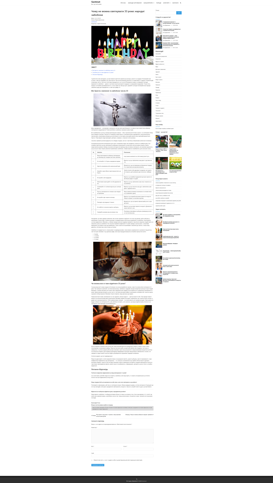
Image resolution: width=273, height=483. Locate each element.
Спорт (157, 105)
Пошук (157, 10)
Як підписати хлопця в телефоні (163, 185)
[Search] (181, 3)
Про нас (123, 3)
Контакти (175, 3)
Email (125, 446)
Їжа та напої (158, 77)
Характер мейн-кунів (160, 205)
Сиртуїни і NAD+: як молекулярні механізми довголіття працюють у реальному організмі (171, 44)
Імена (157, 74)
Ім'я (92, 446)
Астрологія (158, 59)
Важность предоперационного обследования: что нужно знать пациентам (170, 273)
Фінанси (157, 118)
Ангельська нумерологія (161, 56)
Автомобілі (158, 53)
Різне (98, 403)
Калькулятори (148, 3)
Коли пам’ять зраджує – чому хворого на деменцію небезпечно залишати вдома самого (171, 37)
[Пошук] (179, 12)
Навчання (158, 84)
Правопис (158, 90)
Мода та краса (159, 79)
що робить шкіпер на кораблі (162, 198)
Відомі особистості (160, 64)
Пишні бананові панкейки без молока (164, 193)
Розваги (157, 97)
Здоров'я (158, 72)
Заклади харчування (135, 3)
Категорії (166, 3)
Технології (158, 110)
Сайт (92, 453)
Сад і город (158, 100)
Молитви (158, 82)
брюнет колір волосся (161, 187)
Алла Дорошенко (166, 25)
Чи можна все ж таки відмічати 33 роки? (103, 72)
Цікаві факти (158, 121)
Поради (158, 3)
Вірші (157, 66)
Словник (158, 103)
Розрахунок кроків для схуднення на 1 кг (165, 203)
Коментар (94, 427)
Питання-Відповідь (97, 74)
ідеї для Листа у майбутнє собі (163, 195)
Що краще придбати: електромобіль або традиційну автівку (171, 215)
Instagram (94, 21)
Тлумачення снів (159, 113)
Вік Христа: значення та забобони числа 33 (103, 70)
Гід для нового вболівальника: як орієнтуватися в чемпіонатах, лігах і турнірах (174, 151)
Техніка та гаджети (160, 108)
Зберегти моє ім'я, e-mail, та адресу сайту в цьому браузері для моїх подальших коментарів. (118, 460)
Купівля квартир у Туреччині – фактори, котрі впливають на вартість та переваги (172, 280)
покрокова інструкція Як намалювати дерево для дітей (168, 200)
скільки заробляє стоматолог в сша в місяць (166, 182)
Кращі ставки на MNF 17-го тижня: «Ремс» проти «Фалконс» (161, 150)
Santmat (95, 1)
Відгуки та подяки (160, 61)
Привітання (158, 92)
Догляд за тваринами (161, 69)
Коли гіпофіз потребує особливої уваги (165, 128)
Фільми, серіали (159, 116)
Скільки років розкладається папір (163, 190)
